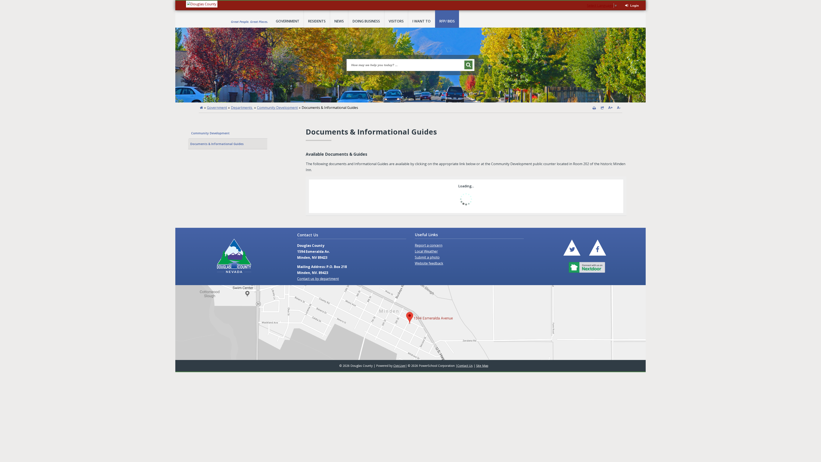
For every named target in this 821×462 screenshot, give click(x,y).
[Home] (201, 107)
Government (217, 107)
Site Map (482, 366)
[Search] (468, 65)
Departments (242, 107)
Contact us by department (318, 278)
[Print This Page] (594, 107)
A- (619, 107)
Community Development (277, 107)
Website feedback (429, 263)
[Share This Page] (602, 107)
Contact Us (465, 366)
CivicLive (399, 366)
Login (634, 5)
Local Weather (426, 251)
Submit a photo (427, 257)
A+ (610, 107)
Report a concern (428, 245)
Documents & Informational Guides (217, 144)
